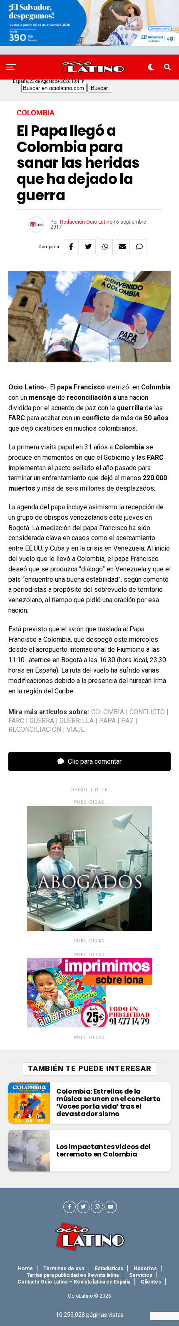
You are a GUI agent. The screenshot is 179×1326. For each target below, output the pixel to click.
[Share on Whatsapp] (105, 246)
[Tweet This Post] (88, 246)
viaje (76, 729)
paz (127, 721)
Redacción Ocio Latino (86, 222)
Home (25, 1268)
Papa (107, 721)
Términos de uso (64, 1268)
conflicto (147, 712)
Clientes (151, 1282)
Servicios (140, 1275)
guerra (42, 721)
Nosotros (145, 1268)
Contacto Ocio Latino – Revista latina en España (73, 1282)
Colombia (107, 712)
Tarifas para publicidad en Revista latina (73, 1275)
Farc (16, 721)
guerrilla (77, 721)
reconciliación (34, 729)
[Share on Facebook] (71, 246)
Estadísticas (109, 1268)
